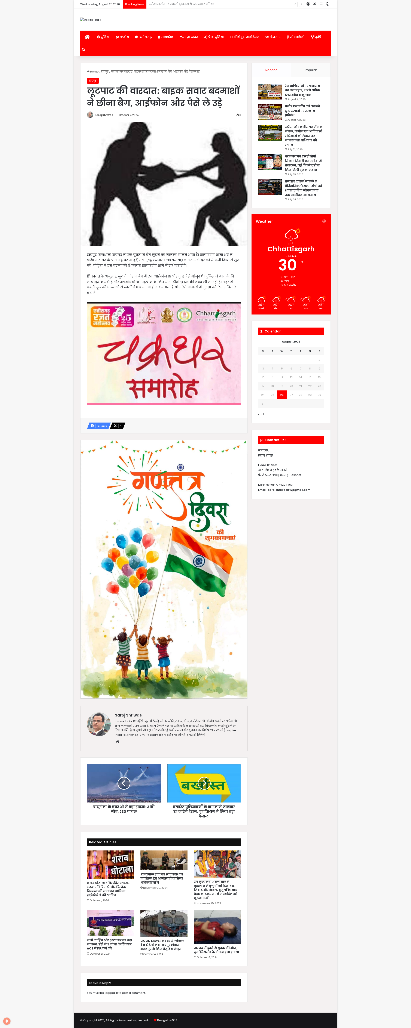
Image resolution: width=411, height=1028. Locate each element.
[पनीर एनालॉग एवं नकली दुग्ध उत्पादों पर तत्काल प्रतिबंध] (270, 112)
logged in (111, 993)
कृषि (317, 37)
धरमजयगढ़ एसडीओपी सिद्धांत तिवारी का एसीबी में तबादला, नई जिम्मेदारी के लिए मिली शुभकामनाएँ (303, 163)
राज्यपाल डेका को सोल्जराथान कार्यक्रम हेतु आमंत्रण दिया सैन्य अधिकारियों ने (161, 878)
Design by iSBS (167, 1020)
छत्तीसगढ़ (145, 37)
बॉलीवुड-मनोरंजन (246, 37)
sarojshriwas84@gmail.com (289, 490)
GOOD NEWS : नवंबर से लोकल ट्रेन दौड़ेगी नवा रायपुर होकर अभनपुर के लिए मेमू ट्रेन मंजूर (162, 945)
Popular (311, 70)
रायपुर (105, 72)
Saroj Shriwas (104, 115)
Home (94, 72)
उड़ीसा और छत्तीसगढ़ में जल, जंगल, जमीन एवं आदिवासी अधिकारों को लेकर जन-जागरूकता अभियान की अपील (213, 4)
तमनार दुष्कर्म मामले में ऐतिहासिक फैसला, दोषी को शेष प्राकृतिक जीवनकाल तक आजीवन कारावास (303, 188)
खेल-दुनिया (215, 37)
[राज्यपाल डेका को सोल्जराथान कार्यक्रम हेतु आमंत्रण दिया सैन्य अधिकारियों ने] (164, 860)
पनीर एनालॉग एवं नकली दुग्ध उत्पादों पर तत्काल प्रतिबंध (302, 110)
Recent (271, 70)
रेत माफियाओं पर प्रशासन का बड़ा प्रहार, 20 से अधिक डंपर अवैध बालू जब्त (302, 90)
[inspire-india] (90, 19)
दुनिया (105, 37)
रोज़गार (274, 37)
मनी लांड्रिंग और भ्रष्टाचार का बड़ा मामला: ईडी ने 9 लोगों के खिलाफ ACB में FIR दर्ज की (109, 944)
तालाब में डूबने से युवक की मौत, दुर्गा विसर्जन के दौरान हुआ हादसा (216, 950)
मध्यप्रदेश (167, 37)
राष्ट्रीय (124, 37)
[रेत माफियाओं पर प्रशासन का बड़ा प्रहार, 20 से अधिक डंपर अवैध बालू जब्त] (270, 92)
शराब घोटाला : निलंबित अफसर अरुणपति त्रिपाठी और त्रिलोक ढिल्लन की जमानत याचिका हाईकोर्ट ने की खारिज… (108, 889)
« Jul (261, 414)
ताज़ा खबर (190, 37)
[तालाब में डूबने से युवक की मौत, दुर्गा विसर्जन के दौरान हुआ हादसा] (217, 927)
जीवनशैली (297, 37)
